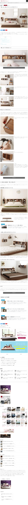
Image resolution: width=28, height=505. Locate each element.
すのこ (12, 470)
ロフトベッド (24, 472)
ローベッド (8, 327)
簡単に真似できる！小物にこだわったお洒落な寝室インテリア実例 (6, 497)
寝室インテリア (14, 474)
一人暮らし (8, 473)
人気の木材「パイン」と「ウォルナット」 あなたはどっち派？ (22, 374)
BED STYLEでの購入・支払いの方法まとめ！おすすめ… (8, 441)
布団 (17, 474)
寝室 (8, 474)
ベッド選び (5, 472)
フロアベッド (6, 327)
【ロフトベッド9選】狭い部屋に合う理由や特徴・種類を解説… (8, 465)
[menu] (27, 1)
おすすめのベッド (4, 326)
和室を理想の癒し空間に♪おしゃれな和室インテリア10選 (8, 448)
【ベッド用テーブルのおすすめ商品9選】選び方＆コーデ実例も (22, 378)
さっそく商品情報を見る (14, 67)
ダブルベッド (11, 471)
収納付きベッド (19, 473)
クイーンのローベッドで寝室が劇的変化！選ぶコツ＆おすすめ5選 (6, 499)
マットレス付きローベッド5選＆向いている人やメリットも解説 (8, 363)
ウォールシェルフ (2, 327)
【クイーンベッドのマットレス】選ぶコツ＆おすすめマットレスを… (8, 378)
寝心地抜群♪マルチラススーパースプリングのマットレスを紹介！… (22, 371)
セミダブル (8, 471)
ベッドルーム (2, 472)
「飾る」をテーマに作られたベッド (4, 38)
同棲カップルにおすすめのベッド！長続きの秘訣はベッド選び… (9, 458)
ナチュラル (15, 471)
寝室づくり (11, 474)
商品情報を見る (14, 177)
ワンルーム (5, 473)
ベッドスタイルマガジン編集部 (5, 325)
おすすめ (2, 470)
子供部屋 (6, 474)
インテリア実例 (18, 470)
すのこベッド (15, 470)
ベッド (20, 471)
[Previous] (0, 416)
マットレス (13, 472)
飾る (9, 327)
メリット (16, 472)
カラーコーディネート (23, 470)
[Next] (27, 416)
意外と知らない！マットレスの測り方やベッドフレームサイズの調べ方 (8, 360)
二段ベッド (11, 473)
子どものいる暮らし (3, 474)
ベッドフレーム (23, 471)
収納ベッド (16, 473)
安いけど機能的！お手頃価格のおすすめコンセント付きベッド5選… (8, 374)
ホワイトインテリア (9, 472)
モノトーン (21, 472)
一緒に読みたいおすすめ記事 (3, 44)
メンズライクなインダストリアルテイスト (5, 42)
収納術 (22, 473)
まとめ (1, 43)
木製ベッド (21, 474)
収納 (13, 473)
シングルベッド (2, 471)
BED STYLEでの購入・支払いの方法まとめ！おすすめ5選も (6, 494)
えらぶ (1, 326)
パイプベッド (18, 471)
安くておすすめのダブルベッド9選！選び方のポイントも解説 (7, 365)
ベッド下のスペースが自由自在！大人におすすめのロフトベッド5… (8, 371)
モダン (18, 472)
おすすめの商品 (9, 470)
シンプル (5, 471)
